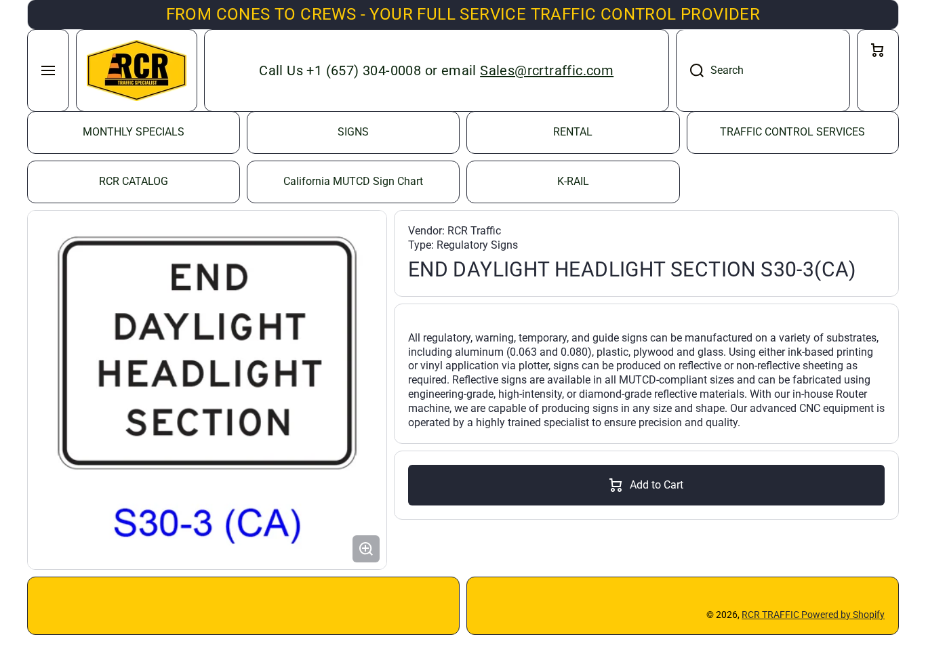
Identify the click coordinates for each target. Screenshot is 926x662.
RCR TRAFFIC (771, 614)
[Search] (690, 70)
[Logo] (136, 70)
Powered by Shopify (843, 614)
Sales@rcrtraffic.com (546, 70)
